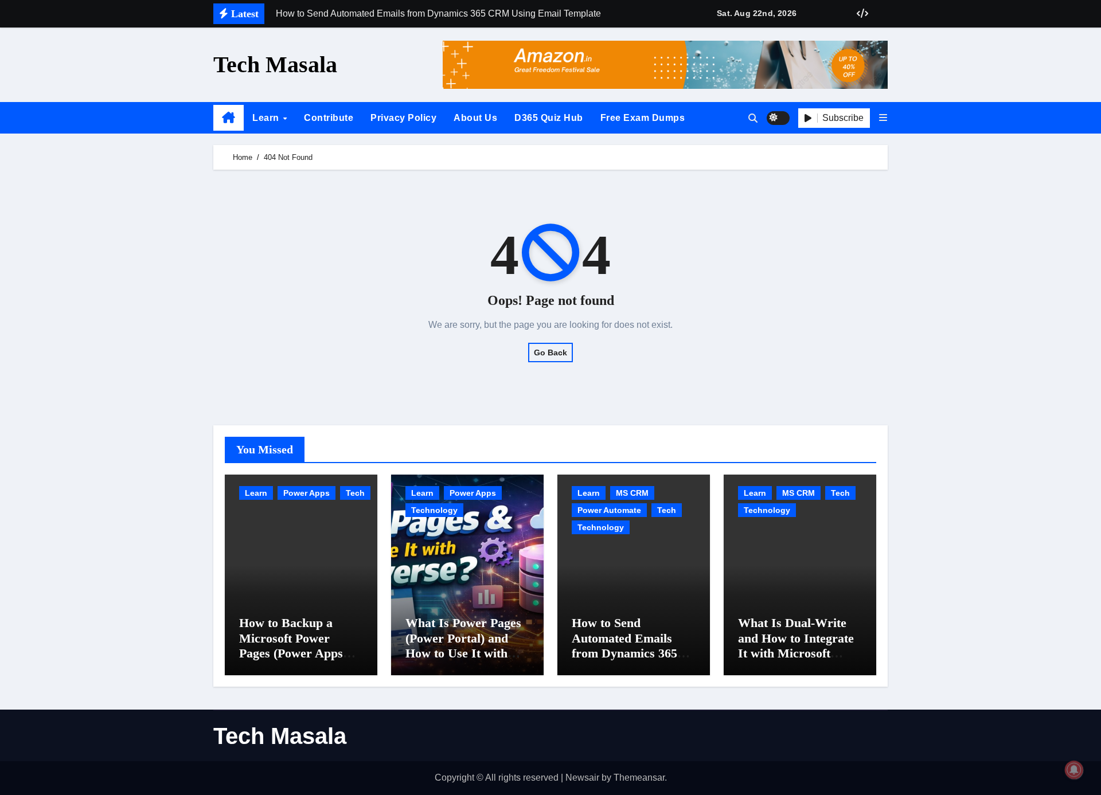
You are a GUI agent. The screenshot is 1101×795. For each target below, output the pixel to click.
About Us (475, 118)
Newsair (582, 777)
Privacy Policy (403, 118)
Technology (434, 510)
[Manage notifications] (1074, 770)
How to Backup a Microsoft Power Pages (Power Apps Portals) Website (291, 645)
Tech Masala (275, 64)
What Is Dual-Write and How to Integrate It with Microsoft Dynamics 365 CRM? (796, 645)
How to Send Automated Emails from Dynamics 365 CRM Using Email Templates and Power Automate (630, 661)
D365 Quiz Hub (548, 118)
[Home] (228, 118)
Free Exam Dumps (642, 118)
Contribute (328, 118)
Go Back (550, 352)
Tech (355, 493)
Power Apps (306, 493)
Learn (267, 118)
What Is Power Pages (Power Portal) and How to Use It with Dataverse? (463, 645)
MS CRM (632, 493)
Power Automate (609, 510)
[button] (883, 117)
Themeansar (639, 777)
